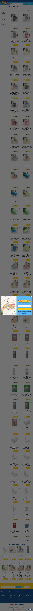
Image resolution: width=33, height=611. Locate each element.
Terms (25, 313)
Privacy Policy (23, 313)
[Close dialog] (31, 296)
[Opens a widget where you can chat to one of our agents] (30, 610)
